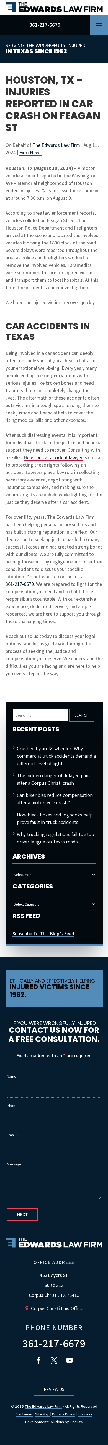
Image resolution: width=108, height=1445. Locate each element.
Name (11, 1076)
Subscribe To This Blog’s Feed (43, 933)
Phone (12, 1105)
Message (14, 1164)
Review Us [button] (54, 1389)
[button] (98, 25)
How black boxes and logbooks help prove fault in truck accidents (55, 818)
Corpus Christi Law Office (57, 1308)
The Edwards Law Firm (56, 145)
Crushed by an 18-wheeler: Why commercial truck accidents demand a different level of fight (56, 756)
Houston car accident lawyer (53, 457)
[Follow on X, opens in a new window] (54, 1360)
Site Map (42, 1414)
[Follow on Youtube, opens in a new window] (69, 1360)
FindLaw (76, 1421)
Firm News (30, 152)
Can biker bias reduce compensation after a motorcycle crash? (55, 799)
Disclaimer (24, 1414)
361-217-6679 (44, 24)
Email (12, 1134)
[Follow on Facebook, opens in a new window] (38, 1360)
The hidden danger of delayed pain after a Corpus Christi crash (53, 779)
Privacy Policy (63, 1414)
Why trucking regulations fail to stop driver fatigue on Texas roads (55, 838)
